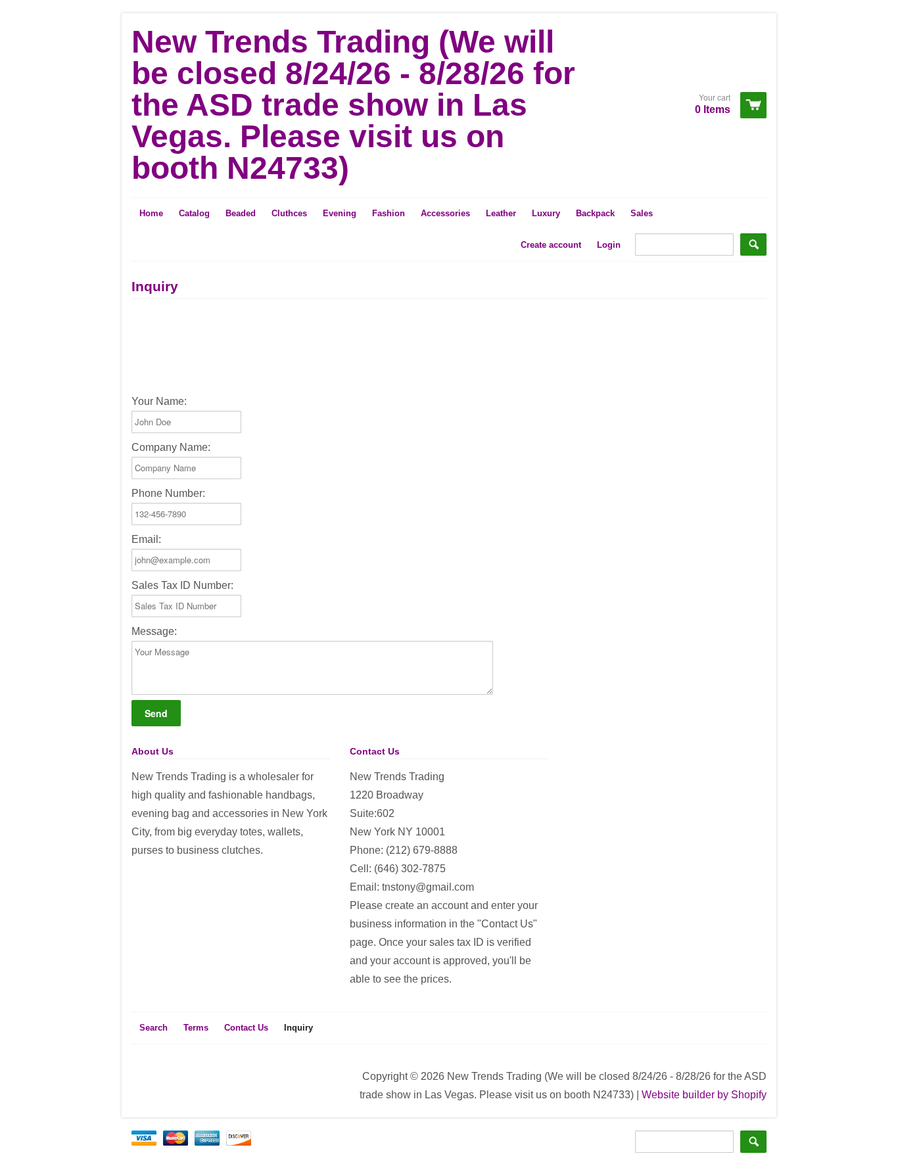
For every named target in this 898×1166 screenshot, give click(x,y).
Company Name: (170, 447)
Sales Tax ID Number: (182, 585)
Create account (551, 245)
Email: (146, 539)
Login (609, 245)
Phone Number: (168, 493)
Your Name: (159, 401)
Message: (154, 631)
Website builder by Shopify (704, 1094)
